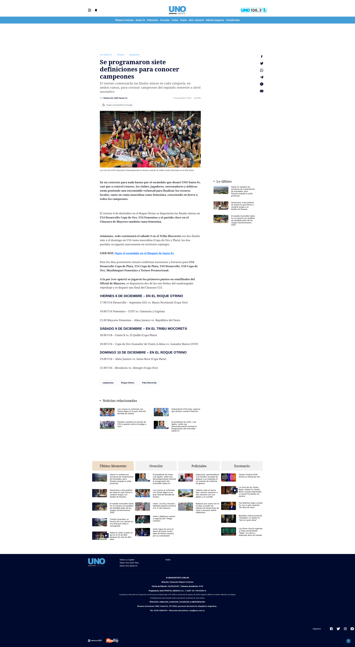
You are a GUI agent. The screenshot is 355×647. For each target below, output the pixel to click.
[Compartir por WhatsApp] (261, 70)
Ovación (164, 20)
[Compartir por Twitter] (261, 63)
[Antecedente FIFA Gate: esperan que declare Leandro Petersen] (177, 412)
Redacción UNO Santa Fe (115, 98)
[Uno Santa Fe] (177, 10)
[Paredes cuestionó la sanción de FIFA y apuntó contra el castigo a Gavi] (123, 426)
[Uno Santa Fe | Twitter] (338, 628)
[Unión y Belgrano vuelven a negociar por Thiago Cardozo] (156, 519)
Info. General (196, 20)
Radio (168, 560)
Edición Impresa (215, 20)
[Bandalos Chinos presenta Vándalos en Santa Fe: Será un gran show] (242, 519)
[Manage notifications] (348, 641)
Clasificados (233, 20)
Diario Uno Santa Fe (129, 566)
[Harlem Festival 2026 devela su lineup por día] (242, 477)
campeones (134, 55)
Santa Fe (140, 20)
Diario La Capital (127, 560)
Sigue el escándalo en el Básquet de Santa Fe (144, 253)
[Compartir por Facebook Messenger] (261, 84)
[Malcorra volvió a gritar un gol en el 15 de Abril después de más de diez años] (113, 536)
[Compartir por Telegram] (261, 77)
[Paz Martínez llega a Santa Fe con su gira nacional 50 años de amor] (242, 506)
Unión (183, 20)
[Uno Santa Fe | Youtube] (352, 628)
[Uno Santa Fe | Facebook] (331, 628)
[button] (89, 10)
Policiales (152, 20)
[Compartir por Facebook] (261, 56)
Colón (174, 20)
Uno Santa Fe (106, 55)
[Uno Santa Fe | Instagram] (345, 628)
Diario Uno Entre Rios (129, 563)
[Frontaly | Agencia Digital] (110, 640)
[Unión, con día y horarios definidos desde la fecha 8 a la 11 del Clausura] (156, 506)
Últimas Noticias (124, 20)
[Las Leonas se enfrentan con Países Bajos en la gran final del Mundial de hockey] (123, 412)
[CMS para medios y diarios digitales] (95, 640)
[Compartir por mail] (261, 91)
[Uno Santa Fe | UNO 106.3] (254, 10)
